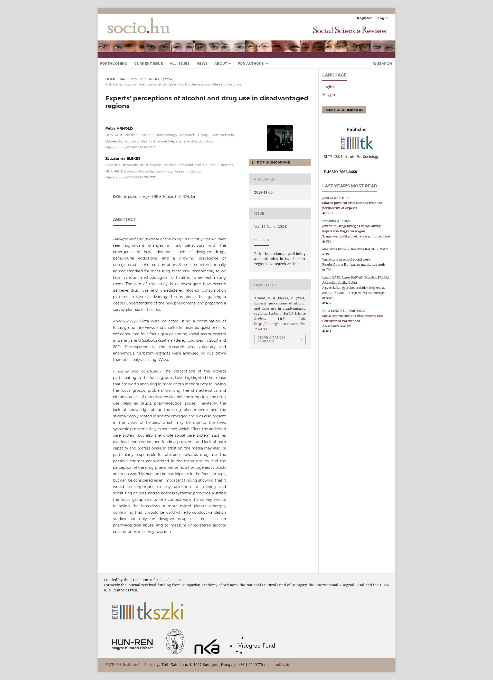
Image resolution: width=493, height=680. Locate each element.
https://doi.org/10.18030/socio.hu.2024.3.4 (158, 196)
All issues (179, 63)
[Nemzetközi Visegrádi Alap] (254, 655)
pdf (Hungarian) (273, 162)
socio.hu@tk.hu (277, 664)
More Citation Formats (271, 339)
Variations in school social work (346, 259)
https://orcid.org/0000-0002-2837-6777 (130, 177)
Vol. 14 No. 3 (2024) (156, 79)
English (328, 86)
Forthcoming (113, 63)
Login (383, 18)
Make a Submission (344, 110)
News (201, 63)
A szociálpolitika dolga (339, 282)
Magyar (329, 94)
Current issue (148, 63)
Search (384, 63)
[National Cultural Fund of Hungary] (176, 655)
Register (364, 18)
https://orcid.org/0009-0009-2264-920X (130, 147)
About (221, 63)
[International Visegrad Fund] (208, 655)
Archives (128, 79)
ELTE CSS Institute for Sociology (133, 664)
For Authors (251, 63)
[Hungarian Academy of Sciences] (133, 655)
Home (110, 79)
